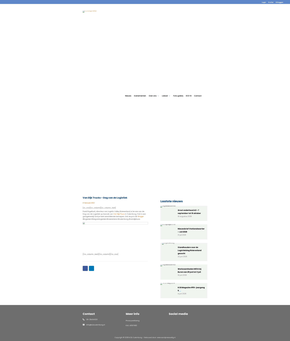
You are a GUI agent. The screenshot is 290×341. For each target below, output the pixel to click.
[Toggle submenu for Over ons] (158, 96)
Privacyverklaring (132, 320)
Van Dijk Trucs (118, 214)
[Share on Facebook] (85, 268)
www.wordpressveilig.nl (166, 337)
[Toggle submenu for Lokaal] (169, 96)
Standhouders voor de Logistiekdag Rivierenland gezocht (189, 250)
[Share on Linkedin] (91, 268)
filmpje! (141, 216)
